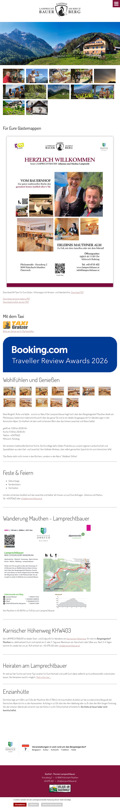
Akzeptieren (20, 805)
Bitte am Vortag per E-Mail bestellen (18, 331)
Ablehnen (33, 805)
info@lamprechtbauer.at (31, 498)
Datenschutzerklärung (52, 805)
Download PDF (77, 292)
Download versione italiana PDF (16, 298)
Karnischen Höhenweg (76, 638)
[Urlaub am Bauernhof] (60, 793)
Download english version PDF (16, 301)
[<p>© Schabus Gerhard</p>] (10, 392)
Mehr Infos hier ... (43, 677)
